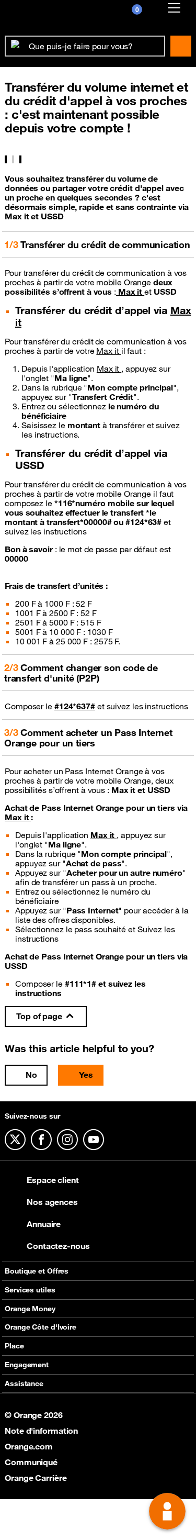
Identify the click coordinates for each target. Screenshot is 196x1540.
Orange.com (29, 1446)
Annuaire (44, 1224)
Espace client (53, 1180)
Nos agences (52, 1202)
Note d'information (41, 1430)
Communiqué (31, 1462)
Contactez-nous (58, 1246)
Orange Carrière (36, 1477)
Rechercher (180, 46)
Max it (130, 291)
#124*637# (74, 706)
